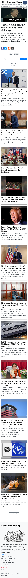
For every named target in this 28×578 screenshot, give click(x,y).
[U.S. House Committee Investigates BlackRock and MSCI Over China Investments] (14, 330)
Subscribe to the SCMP (7, 556)
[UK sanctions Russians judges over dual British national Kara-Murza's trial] (14, 291)
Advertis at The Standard (7, 562)
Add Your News (5, 567)
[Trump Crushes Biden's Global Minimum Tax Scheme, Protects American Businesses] (14, 119)
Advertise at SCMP (6, 560)
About (21, 573)
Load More (14, 513)
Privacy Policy (4, 575)
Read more (4, 554)
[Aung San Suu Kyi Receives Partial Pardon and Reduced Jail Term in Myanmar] (14, 369)
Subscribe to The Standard (8, 558)
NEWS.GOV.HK (4, 564)
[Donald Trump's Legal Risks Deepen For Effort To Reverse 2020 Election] (14, 215)
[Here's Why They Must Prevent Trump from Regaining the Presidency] (14, 156)
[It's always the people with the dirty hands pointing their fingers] (14, 449)
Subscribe (23, 59)
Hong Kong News (14, 2)
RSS (4, 569)
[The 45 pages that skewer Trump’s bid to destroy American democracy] (14, 254)
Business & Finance (6, 566)
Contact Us (16, 573)
